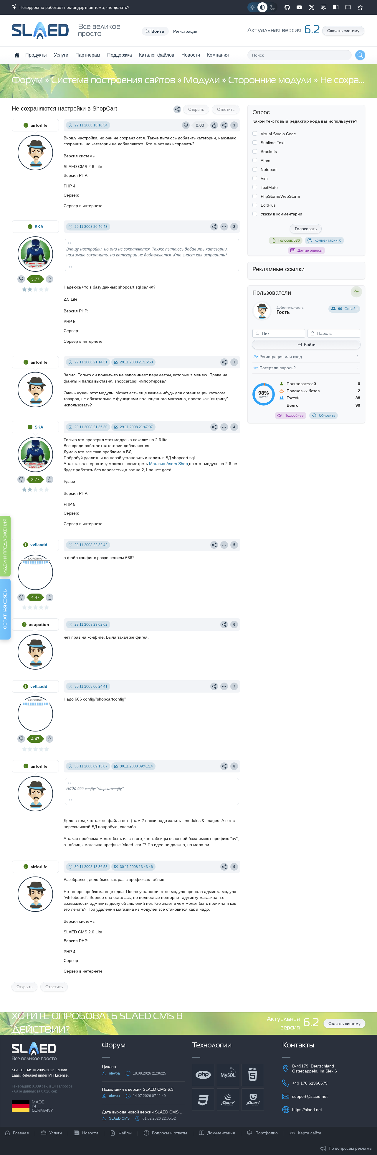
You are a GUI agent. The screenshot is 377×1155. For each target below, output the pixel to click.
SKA (39, 226)
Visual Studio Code (278, 133)
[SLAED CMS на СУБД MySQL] (228, 1075)
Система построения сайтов (114, 81)
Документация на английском (348, 7)
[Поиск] (360, 55)
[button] (155, 31)
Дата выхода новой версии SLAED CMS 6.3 (143, 1112)
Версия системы (79, 156)
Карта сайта (309, 1133)
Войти (309, 344)
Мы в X (312, 7)
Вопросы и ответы (169, 1133)
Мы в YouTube (299, 7)
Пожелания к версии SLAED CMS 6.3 (137, 1089)
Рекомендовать (360, 7)
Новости (190, 54)
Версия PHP (75, 175)
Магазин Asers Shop (168, 463)
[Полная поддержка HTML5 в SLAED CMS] (253, 1075)
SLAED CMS (22, 1070)
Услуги (61, 54)
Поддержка (119, 54)
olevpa (114, 1073)
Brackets (269, 151)
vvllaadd (38, 544)
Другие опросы (310, 250)
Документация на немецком (336, 7)
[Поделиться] (177, 109)
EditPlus (268, 205)
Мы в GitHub (287, 7)
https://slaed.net (307, 1109)
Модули (203, 81)
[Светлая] (252, 7)
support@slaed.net (310, 1096)
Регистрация (185, 31)
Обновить (327, 415)
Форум (28, 81)
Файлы (125, 1133)
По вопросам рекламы (350, 1148)
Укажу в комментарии (281, 214)
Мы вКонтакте (324, 7)
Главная (21, 1133)
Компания (218, 54)
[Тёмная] (272, 7)
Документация (221, 1133)
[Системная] (262, 7)
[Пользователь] (224, 226)
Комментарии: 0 (328, 240)
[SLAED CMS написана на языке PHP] (203, 1075)
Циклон (109, 1066)
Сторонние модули (271, 81)
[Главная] (17, 55)
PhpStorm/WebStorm (280, 196)
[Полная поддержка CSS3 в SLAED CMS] (203, 1099)
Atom (265, 160)
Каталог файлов (156, 54)
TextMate (269, 187)
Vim (264, 178)
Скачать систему (343, 30)
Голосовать (306, 228)
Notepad (269, 169)
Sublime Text (273, 142)
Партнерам (87, 54)
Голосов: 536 (289, 240)
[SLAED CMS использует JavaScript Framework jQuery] (228, 1099)
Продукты (36, 54)
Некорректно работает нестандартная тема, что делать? (73, 7)
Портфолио (266, 1133)
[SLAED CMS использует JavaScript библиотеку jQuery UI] (253, 1099)
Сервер (71, 195)
